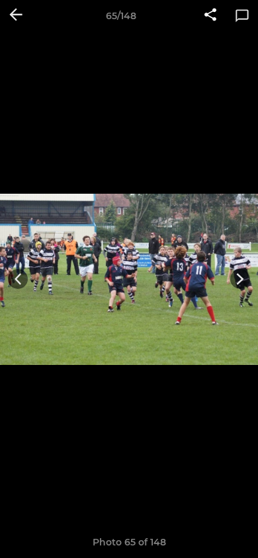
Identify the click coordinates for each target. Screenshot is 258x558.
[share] (210, 16)
